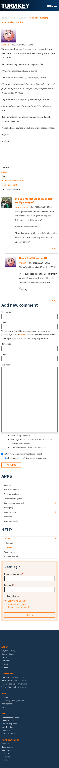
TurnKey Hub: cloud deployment (14, 680)
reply (53, 248)
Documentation (11, 556)
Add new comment (12, 189)
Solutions (7, 673)
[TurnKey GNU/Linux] (15, 8)
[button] (52, 6)
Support (22, 17)
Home (4, 17)
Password (9, 585)
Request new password (18, 607)
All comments (13, 458)
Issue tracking (10, 512)
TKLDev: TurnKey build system (13, 687)
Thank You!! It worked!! (33, 258)
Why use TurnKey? (8, 650)
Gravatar (22, 335)
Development (9, 552)
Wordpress (5, 753)
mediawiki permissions (12, 180)
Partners (4, 664)
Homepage (6, 344)
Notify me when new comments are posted (23, 454)
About (4, 646)
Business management (14, 503)
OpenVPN (5, 743)
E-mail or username (13, 574)
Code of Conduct (8, 654)
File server (5, 756)
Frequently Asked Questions (12, 700)
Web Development (9, 723)
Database (8, 516)
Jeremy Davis (21, 206)
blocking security (9, 184)
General (9, 547)
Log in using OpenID (17, 600)
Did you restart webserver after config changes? (34, 200)
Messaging (8, 507)
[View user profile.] (8, 35)
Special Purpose (8, 733)
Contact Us (5, 660)
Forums (12, 17)
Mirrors (4, 657)
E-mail (4, 322)
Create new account (17, 604)
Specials (7, 485)
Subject (4, 354)
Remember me (13, 596)
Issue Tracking (7, 727)
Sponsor (4, 667)
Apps (6, 476)
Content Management (10, 717)
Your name (6, 312)
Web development (11, 489)
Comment (6, 365)
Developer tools (11, 521)
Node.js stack (6, 747)
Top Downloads (10, 739)
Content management (13, 498)
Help (6, 530)
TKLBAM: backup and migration (14, 684)
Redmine (5, 760)
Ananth (5, 44)
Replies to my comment (36, 458)
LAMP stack (6, 750)
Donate (4, 707)
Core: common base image (12, 677)
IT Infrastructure (11, 494)
